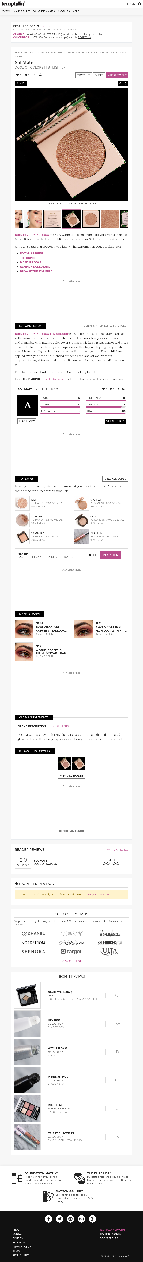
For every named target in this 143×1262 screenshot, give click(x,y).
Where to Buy (117, 75)
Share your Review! (97, 894)
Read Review (27, 421)
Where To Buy (115, 421)
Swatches (64, 11)
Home (19, 52)
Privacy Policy (22, 1246)
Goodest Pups (109, 1238)
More (76, 11)
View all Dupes (115, 478)
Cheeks (60, 52)
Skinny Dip (37, 533)
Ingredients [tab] (60, 726)
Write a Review (117, 850)
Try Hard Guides (110, 1233)
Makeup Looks (30, 262)
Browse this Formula (36, 271)
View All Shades (71, 775)
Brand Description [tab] (32, 726)
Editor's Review (31, 253)
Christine (46, 634)
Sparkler (96, 499)
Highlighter (76, 52)
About (17, 1229)
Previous (120, 83)
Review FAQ (20, 1242)
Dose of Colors (29, 67)
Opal (93, 516)
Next (125, 83)
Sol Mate (24, 62)
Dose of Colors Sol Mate (32, 235)
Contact (18, 1233)
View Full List (71, 961)
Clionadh (20, 34)
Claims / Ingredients (35, 267)
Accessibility (21, 1255)
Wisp (33, 499)
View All (47, 26)
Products (32, 52)
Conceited (37, 516)
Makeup (47, 52)
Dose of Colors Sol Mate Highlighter (41, 333)
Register (110, 555)
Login (131, 4)
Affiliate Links (104, 326)
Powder (93, 52)
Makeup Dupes (21, 11)
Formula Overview (52, 379)
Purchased (119, 326)
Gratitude (96, 533)
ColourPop (21, 37)
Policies (18, 1238)
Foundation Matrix (44, 11)
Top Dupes (27, 258)
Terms (16, 1250)
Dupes (99, 75)
